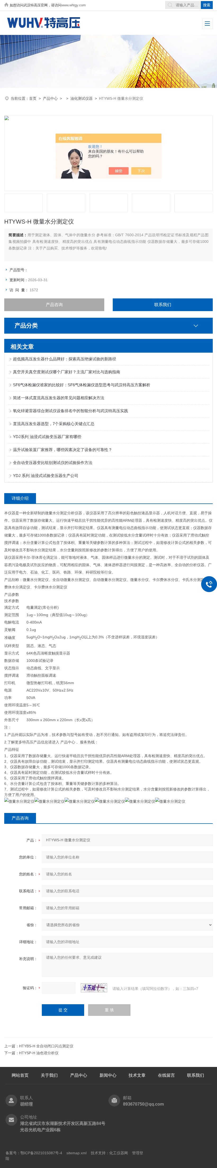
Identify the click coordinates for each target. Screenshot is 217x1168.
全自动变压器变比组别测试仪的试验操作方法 (52, 462)
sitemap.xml (76, 1153)
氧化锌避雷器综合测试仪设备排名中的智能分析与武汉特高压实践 (70, 410)
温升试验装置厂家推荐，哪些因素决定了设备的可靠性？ (62, 449)
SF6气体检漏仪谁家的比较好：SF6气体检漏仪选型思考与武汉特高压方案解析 (81, 385)
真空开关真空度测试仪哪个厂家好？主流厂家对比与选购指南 (66, 372)
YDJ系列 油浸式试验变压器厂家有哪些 (47, 436)
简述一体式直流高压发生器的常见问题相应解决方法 (58, 398)
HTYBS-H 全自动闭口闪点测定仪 (46, 1046)
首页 (33, 98)
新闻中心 (108, 1075)
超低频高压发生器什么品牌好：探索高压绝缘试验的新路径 (64, 359)
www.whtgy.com (73, 5)
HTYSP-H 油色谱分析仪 (38, 1053)
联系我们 (162, 304)
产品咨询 (54, 304)
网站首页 (20, 1075)
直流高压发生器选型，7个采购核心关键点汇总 (53, 423)
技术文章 (137, 1075)
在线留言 (166, 1075)
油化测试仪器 (81, 98)
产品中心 (50, 98)
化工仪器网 (118, 1153)
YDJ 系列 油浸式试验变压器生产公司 (45, 475)
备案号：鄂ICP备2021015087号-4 (34, 1153)
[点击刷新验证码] (94, 987)
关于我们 (49, 1075)
